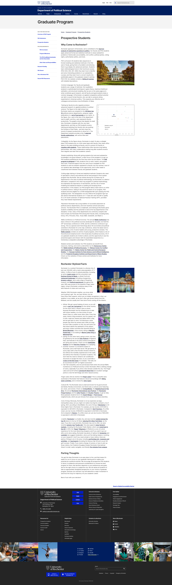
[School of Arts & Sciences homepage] (50, 494)
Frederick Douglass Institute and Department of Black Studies (86, 254)
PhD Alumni (41, 70)
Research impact (117, 503)
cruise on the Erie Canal (70, 361)
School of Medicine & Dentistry (96, 501)
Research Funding (42, 66)
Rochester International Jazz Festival (84, 391)
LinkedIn (91, 552)
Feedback (101, 573)
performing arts (94, 439)
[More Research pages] (99, 13)
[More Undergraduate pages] (62, 13)
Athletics (117, 526)
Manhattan (101, 405)
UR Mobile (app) (68, 538)
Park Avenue (98, 395)
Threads (81, 554)
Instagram (81, 552)
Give (111, 2)
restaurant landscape (68, 278)
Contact (66, 523)
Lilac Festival (84, 338)
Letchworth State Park (86, 371)
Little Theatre (81, 393)
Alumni (42, 530)
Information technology (70, 530)
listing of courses (88, 79)
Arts (116, 529)
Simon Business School (94, 505)
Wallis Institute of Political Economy (75, 248)
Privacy (106, 573)
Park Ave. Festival (79, 344)
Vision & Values (116, 507)
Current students (44, 523)
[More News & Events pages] (90, 13)
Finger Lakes (87, 377)
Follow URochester (92, 554)
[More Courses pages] (79, 13)
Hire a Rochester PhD (43, 74)
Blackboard (67, 521)
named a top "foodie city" (75, 425)
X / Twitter (81, 550)
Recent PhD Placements (44, 78)
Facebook (81, 548)
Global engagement (117, 498)
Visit (107, 2)
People (48, 13)
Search (96, 566)
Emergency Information (121, 573)
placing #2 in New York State (92, 421)
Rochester (70, 419)
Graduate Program (71, 32)
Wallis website (65, 232)
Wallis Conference (100, 220)
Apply (103, 2)
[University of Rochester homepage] (45, 2)
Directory (67, 525)
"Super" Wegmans (80, 429)
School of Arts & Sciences (45, 8)
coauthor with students (68, 147)
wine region (87, 381)
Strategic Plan (116, 505)
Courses (76, 13)
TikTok (90, 550)
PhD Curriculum (44, 50)
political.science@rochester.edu (51, 511)
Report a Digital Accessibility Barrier (123, 486)
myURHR (67, 534)
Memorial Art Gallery (93, 523)
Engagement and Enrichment (120, 496)
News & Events (86, 13)
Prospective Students (43, 42)
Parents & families (44, 525)
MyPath (66, 532)
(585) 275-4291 (46, 509)
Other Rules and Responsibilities (48, 62)
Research (96, 13)
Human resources (69, 527)
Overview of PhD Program (44, 34)
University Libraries (93, 521)
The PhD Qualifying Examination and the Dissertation (48, 58)
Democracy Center (100, 246)
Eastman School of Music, (69, 276)
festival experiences (76, 282)
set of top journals (78, 115)
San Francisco (97, 409)
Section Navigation (44, 31)
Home (62, 32)
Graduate (67, 13)
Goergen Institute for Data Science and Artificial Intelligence (89, 252)
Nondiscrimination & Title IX (119, 501)
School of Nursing (93, 503)
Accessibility (116, 494)
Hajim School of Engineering (95, 496)
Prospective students (45, 521)
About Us (40, 13)
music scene (71, 274)
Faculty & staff (43, 527)
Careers (78, 499)
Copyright (112, 573)
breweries (103, 433)
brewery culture (66, 280)
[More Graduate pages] (71, 13)
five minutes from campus (98, 447)
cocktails (64, 435)
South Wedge (87, 395)
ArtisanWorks (87, 389)
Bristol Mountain (68, 330)
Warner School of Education (95, 507)
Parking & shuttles (69, 536)
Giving (103, 13)
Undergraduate (57, 13)
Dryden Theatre (94, 393)
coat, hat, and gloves (74, 306)
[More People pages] (51, 13)
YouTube (91, 548)
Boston (74, 413)
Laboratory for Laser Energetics (96, 509)
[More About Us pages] (43, 13)
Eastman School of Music (95, 498)
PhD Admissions (42, 38)
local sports (74, 441)
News (116, 521)
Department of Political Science (54, 10)
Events (116, 524)
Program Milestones (45, 53)
